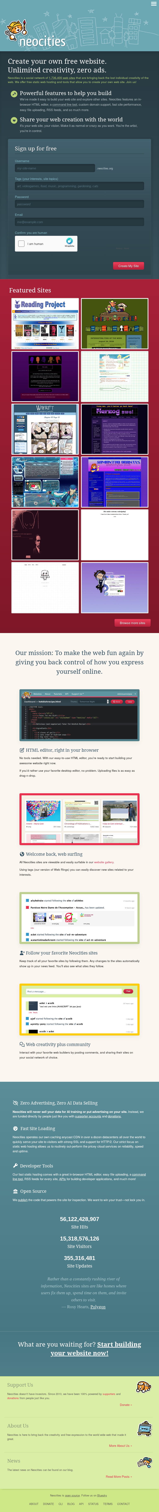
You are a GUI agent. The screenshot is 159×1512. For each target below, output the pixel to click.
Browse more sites (132, 623)
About (34, 1504)
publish (23, 1200)
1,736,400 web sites (62, 77)
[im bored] (114, 323)
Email (19, 214)
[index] (45, 534)
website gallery (103, 862)
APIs (62, 1179)
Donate (125, 1404)
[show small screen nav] (154, 3)
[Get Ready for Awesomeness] (114, 534)
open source (72, 1495)
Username (22, 161)
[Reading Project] (45, 323)
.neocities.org (105, 168)
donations (114, 1116)
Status (93, 1504)
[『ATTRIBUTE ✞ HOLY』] (45, 481)
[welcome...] (114, 587)
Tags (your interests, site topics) (36, 178)
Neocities (55, 1495)
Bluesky (102, 1495)
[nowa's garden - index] (114, 376)
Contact (123, 1504)
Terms (108, 1504)
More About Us (119, 1445)
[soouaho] (45, 587)
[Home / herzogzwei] (114, 429)
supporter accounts (88, 1116)
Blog (71, 1504)
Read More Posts (118, 1476)
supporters (109, 1394)
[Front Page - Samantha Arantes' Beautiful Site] (114, 481)
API (81, 1504)
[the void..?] (45, 376)
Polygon (98, 1306)
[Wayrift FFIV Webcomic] (45, 429)
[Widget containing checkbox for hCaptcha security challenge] (73, 244)
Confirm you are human (31, 232)
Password (22, 196)
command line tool (64, 104)
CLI (61, 1504)
